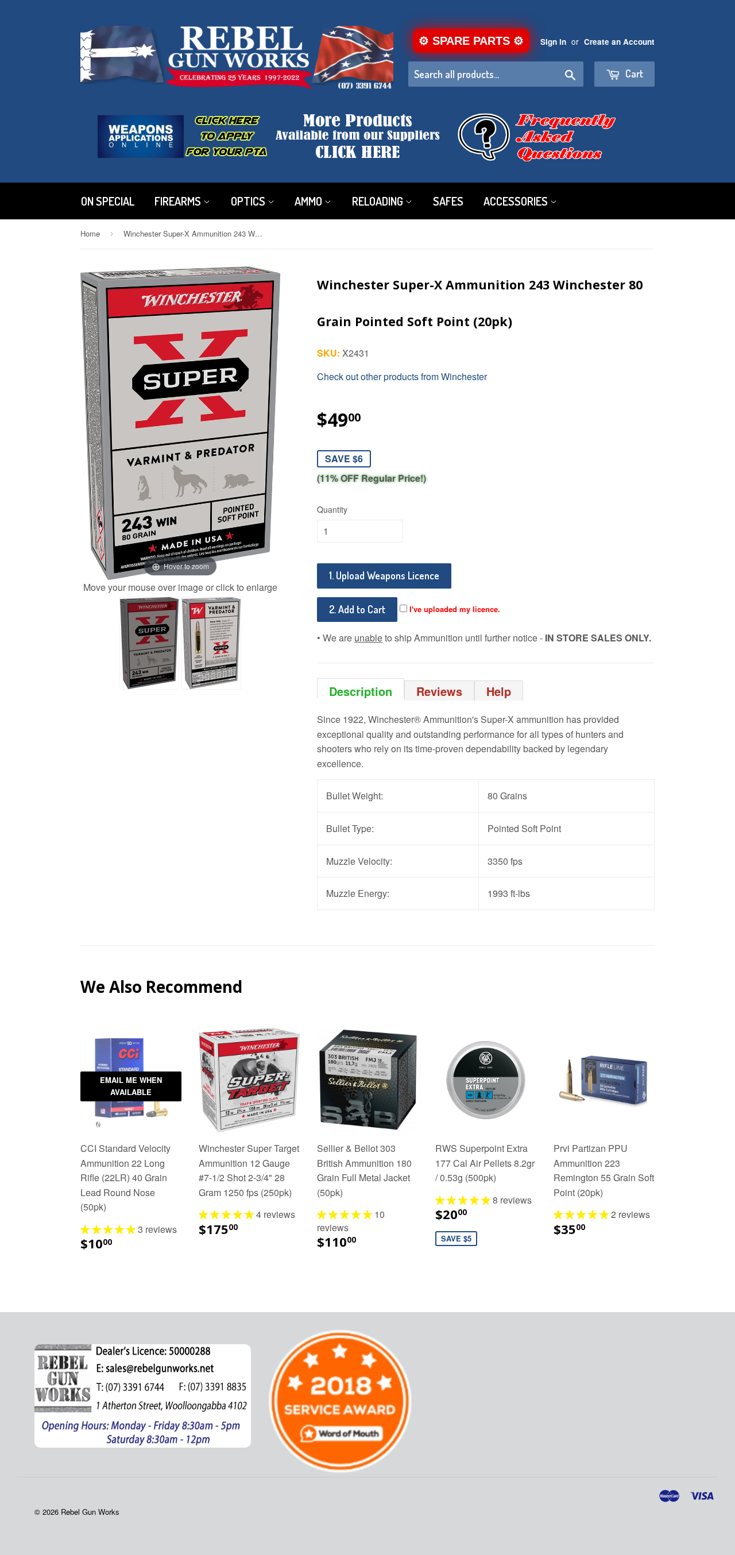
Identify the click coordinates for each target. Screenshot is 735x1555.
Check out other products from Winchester (402, 376)
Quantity (332, 509)
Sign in (553, 41)
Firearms (178, 201)
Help (498, 691)
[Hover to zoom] (180, 421)
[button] (109, 1229)
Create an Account (619, 41)
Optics (249, 201)
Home (90, 233)
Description (360, 690)
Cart (633, 73)
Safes (448, 201)
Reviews (439, 691)
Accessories (516, 201)
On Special (107, 201)
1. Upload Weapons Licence (384, 575)
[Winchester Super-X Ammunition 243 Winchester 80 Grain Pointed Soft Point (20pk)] (149, 643)
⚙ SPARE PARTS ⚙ (471, 40)
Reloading (378, 201)
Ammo (309, 201)
